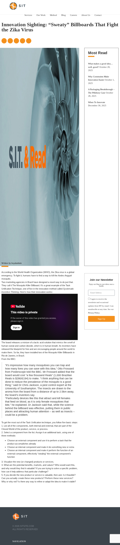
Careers (73, 15)
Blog (63, 15)
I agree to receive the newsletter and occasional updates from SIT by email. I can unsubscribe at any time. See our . (101, 306)
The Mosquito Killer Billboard (25, 285)
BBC (13, 359)
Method (53, 15)
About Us (85, 15)
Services (28, 15)
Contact (98, 15)
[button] (4, 40)
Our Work (41, 15)
